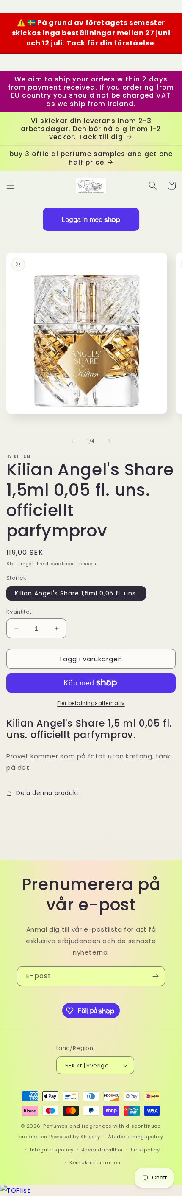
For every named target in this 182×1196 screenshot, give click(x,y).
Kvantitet (19, 612)
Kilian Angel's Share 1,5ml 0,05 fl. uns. (76, 593)
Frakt (43, 564)
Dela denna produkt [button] (47, 793)
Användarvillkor (102, 1149)
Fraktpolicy (145, 1149)
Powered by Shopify (74, 1136)
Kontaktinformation (95, 1162)
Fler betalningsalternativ (91, 703)
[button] (10, 185)
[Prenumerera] (155, 976)
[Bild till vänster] (72, 441)
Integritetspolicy (52, 1149)
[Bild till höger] (109, 441)
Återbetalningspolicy (135, 1136)
